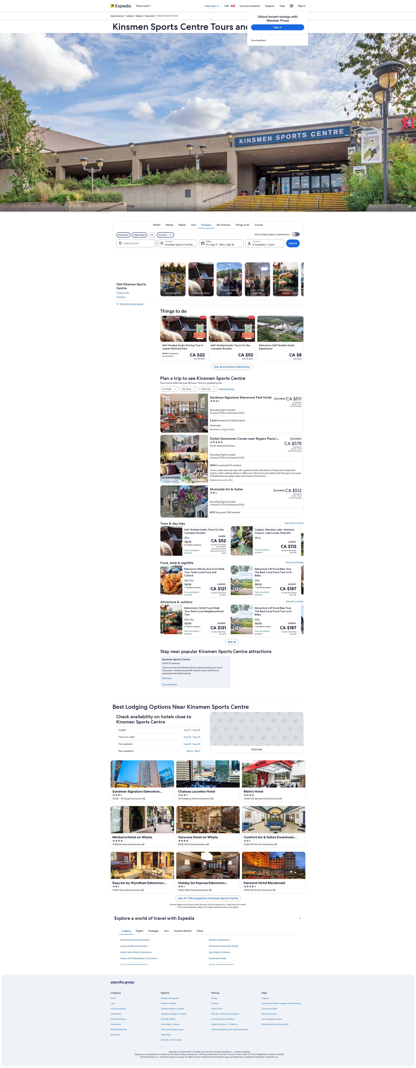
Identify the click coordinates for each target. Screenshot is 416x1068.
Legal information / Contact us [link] (224, 1024)
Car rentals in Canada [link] (170, 1024)
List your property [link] (118, 1008)
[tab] (156, 224)
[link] (277, 40)
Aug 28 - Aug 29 (192, 736)
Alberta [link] (139, 15)
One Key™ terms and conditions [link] (225, 1014)
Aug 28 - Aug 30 (191, 743)
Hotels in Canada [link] (168, 1003)
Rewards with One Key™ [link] (171, 1040)
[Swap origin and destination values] (157, 243)
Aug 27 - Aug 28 (192, 729)
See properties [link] (169, 684)
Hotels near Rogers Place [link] (221, 964)
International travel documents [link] (275, 1024)
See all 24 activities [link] (294, 523)
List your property (250, 5)
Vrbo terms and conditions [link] (223, 1019)
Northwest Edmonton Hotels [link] (134, 939)
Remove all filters (226, 389)
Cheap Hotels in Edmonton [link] (133, 964)
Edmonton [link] (150, 15)
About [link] (113, 998)
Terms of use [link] (216, 1008)
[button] (208, 918)
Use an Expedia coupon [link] (272, 1019)
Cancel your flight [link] (269, 1008)
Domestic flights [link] (168, 1019)
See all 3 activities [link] (295, 562)
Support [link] (265, 998)
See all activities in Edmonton (232, 366)
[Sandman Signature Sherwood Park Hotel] (256, 413)
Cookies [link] (214, 1003)
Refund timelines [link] (269, 1014)
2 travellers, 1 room (264, 244)
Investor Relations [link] (118, 1019)
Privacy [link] (214, 998)
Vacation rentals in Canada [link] (172, 1008)
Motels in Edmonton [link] (219, 939)
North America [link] (116, 15)
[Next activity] (303, 279)
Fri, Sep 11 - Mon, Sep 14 (220, 244)
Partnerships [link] (115, 1014)
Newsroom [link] (115, 1034)
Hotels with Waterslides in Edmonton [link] (138, 958)
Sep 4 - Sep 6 (193, 750)
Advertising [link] (115, 1024)
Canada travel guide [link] (170, 998)
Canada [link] (129, 15)
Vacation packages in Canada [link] (173, 1014)
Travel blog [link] (165, 1034)
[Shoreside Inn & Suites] (256, 501)
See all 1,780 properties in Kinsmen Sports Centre (208, 898)
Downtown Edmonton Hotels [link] (223, 946)
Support (269, 5)
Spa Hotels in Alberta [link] (219, 952)
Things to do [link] (122, 292)
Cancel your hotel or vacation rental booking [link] (281, 1003)
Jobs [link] (112, 1003)
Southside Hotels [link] (217, 958)
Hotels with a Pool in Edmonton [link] (136, 952)
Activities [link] (120, 297)
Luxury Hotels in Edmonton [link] (133, 946)
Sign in (302, 5)
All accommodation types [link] (172, 1029)
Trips (282, 5)
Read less (167, 678)
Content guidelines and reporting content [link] (229, 1029)
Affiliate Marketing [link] (118, 1029)
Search (293, 243)
